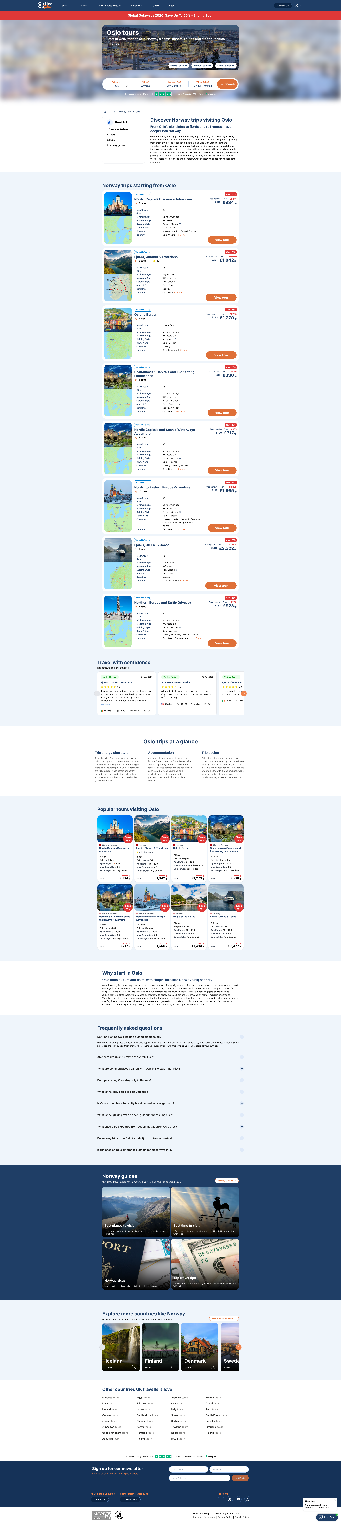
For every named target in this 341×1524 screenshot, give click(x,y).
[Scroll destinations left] (102, 1347)
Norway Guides (225, 1180)
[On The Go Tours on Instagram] (247, 1499)
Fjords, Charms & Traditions (156, 257)
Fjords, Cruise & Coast (151, 545)
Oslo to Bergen (145, 314)
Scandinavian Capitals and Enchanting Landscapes (164, 374)
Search (230, 84)
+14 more (180, 529)
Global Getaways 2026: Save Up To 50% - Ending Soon (170, 15)
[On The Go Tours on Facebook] (221, 1499)
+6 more (180, 234)
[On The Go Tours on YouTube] (239, 1499)
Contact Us (283, 5)
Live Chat (329, 1517)
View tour (222, 240)
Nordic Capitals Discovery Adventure (163, 199)
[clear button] (126, 85)
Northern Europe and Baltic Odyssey (162, 603)
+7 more (184, 580)
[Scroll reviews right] (244, 693)
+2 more (178, 292)
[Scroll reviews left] (97, 693)
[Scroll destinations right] (239, 1347)
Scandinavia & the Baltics (176, 682)
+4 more (180, 469)
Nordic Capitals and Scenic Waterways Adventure (164, 431)
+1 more (184, 350)
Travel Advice (130, 1499)
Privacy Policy (225, 1517)
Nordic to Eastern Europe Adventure (162, 487)
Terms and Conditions (204, 1517)
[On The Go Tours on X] (230, 1499)
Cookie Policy (242, 1517)
